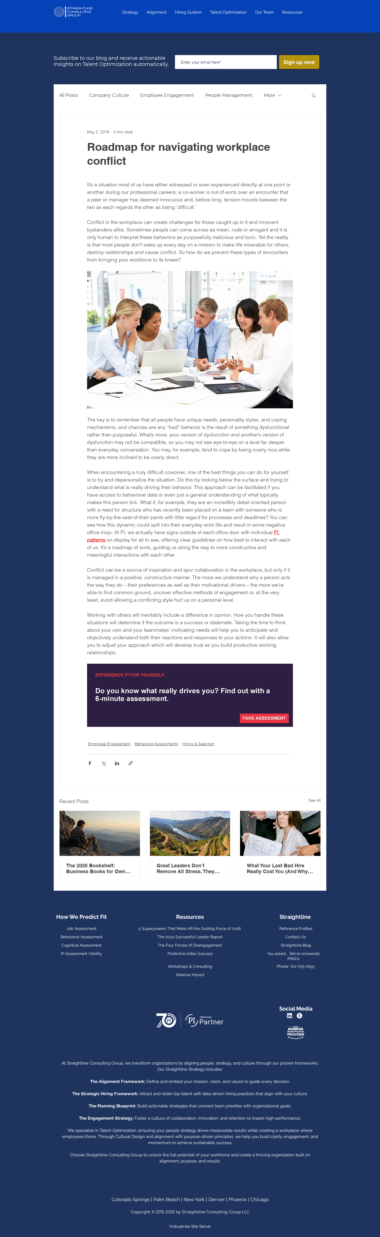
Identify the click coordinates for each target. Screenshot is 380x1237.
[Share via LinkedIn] (117, 763)
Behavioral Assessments (156, 743)
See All (315, 800)
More (269, 95)
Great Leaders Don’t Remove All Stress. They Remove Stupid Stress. (185, 868)
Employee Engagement (167, 95)
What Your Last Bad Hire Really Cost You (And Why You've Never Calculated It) (278, 868)
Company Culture (109, 95)
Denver (216, 1199)
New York (195, 1199)
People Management (229, 95)
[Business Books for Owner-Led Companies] (100, 833)
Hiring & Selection (198, 743)
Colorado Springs (131, 1199)
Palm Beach (166, 1199)
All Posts (68, 95)
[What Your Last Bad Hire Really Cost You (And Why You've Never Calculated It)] (280, 833)
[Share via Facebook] (89, 763)
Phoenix (237, 1199)
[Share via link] (130, 763)
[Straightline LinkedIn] (291, 1016)
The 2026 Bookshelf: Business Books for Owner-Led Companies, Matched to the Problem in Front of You (99, 868)
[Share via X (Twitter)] (103, 763)
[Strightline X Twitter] (300, 1016)
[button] (313, 95)
